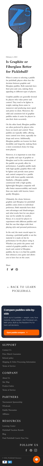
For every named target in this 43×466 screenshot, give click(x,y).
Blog (4, 434)
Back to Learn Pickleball (22, 289)
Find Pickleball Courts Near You (15, 438)
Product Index (8, 386)
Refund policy (7, 358)
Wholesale (6, 406)
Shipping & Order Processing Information (19, 362)
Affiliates (5, 414)
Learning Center (8, 426)
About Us (6, 378)
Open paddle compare (16, 332)
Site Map (5, 382)
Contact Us (6, 350)
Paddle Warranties (9, 410)
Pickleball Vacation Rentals (13, 430)
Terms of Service (9, 366)
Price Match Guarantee (11, 354)
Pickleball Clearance (14, 458)
